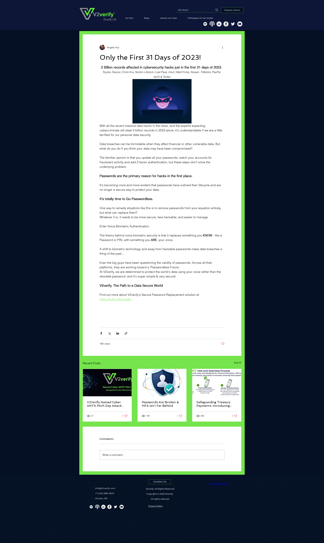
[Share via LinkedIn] (117, 333)
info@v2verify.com (105, 488)
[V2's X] (232, 23)
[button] (200, 16)
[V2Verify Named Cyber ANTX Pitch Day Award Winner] (107, 382)
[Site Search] (217, 9)
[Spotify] (205, 23)
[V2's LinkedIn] (219, 23)
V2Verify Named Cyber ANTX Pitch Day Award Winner (104, 403)
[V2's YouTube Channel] (239, 23)
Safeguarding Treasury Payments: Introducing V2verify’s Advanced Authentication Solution (214, 403)
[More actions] (222, 47)
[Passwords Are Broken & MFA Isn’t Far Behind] (162, 382)
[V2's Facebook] (225, 23)
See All (237, 362)
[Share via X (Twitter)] (109, 333)
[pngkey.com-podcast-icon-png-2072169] (212, 23)
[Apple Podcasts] (97, 507)
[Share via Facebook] (101, 333)
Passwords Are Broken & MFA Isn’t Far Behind (160, 403)
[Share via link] (126, 333)
